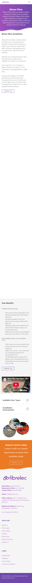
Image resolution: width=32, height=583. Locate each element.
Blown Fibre (6, 536)
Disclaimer (5, 558)
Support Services (7, 539)
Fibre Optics (6, 528)
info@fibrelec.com (12, 494)
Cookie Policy (6, 555)
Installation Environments (8, 409)
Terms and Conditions (8, 564)
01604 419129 (15, 486)
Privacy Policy (6, 561)
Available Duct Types (11, 400)
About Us (5, 525)
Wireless (4, 533)
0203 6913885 (16, 490)
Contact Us (5, 542)
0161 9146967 (19, 488)
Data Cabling (6, 531)
